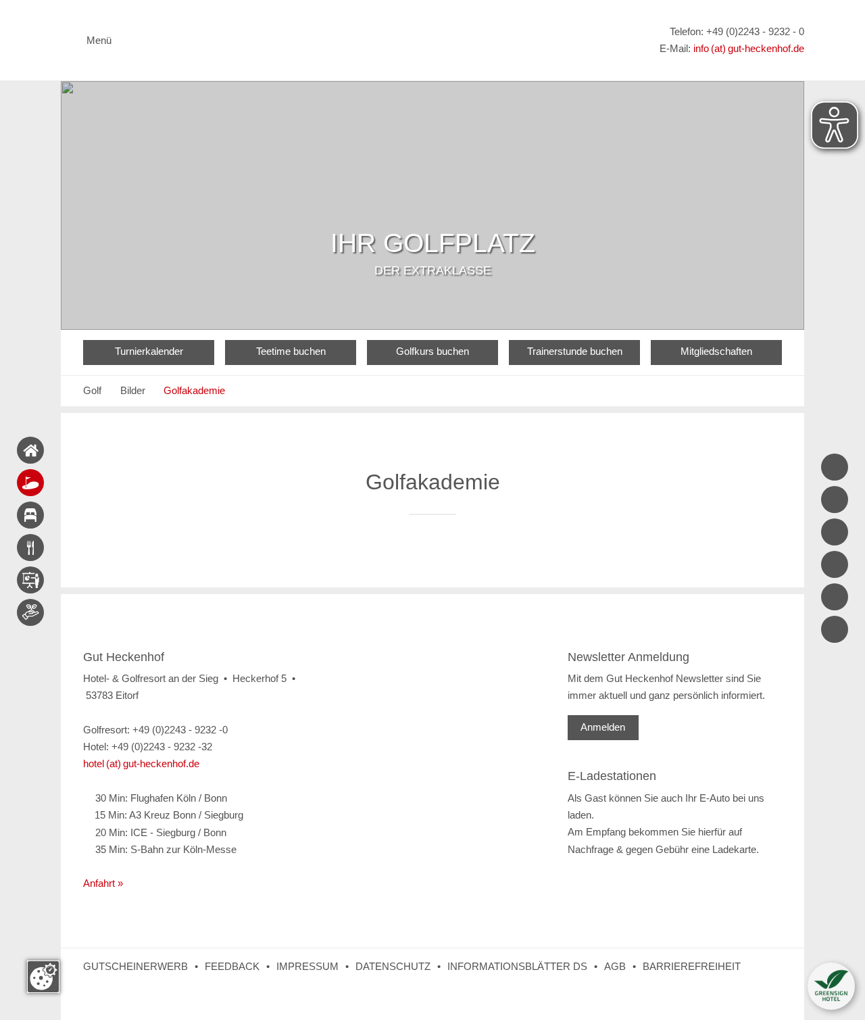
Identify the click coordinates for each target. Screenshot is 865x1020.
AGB (615, 966)
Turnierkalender (149, 351)
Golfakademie (194, 390)
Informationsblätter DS (517, 966)
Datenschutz (392, 966)
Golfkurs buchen (432, 351)
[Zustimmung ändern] (43, 977)
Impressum (307, 966)
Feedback (232, 966)
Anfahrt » (103, 883)
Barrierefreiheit (692, 966)
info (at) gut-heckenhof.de (748, 48)
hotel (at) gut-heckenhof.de (141, 763)
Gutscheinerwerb (135, 966)
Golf (92, 390)
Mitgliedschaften (716, 351)
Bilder (132, 390)
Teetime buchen (291, 351)
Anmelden (602, 727)
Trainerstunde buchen (574, 351)
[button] (831, 986)
